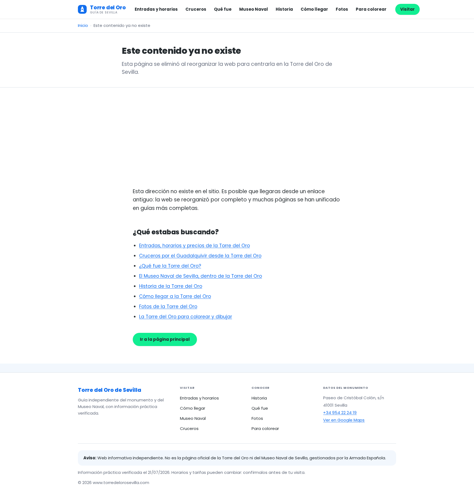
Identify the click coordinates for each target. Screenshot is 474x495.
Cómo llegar (314, 9)
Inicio (83, 25)
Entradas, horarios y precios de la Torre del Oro (194, 245)
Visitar (407, 9)
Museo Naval (253, 9)
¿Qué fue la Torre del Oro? (170, 266)
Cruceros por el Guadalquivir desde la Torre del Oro (200, 255)
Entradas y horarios (156, 9)
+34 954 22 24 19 (340, 412)
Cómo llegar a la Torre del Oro (175, 296)
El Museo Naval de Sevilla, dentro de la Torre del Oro (200, 276)
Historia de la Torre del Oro (170, 286)
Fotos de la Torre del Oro (168, 306)
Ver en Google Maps (344, 420)
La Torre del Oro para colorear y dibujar (185, 316)
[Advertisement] (237, 146)
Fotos (342, 9)
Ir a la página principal (165, 339)
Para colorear (371, 9)
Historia (284, 9)
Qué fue (223, 9)
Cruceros (195, 9)
